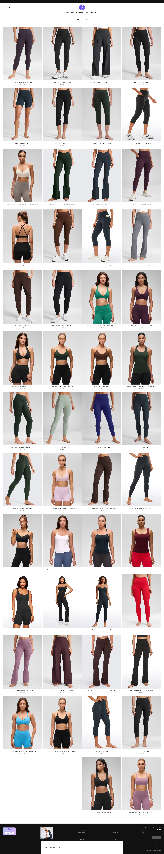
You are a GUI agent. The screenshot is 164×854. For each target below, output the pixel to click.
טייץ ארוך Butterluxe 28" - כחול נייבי (141, 447)
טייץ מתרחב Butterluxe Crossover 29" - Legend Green (62, 204)
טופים (72, 12)
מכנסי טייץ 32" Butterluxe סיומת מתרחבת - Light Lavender (22, 690)
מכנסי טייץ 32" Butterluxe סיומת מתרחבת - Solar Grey (141, 265)
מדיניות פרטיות (46, 847)
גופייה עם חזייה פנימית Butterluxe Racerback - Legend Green (141, 386)
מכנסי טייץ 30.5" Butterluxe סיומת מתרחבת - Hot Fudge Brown (102, 508)
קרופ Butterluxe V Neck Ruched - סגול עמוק (141, 325)
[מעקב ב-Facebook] (160, 846)
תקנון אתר (83, 834)
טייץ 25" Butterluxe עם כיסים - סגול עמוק (141, 204)
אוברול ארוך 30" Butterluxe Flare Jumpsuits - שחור (62, 629)
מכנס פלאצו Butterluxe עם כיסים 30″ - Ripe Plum (62, 690)
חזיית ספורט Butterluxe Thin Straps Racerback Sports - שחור (62, 751)
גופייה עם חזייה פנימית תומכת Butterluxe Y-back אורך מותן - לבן (62, 569)
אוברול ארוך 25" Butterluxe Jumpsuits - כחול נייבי (101, 629)
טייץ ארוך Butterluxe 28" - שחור (141, 82)
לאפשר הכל (81, 850)
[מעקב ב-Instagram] (157, 846)
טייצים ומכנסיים (79, 12)
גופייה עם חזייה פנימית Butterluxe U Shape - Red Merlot (141, 569)
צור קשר (116, 839)
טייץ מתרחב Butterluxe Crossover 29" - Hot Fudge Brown (101, 690)
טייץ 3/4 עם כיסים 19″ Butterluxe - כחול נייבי (102, 265)
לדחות (55, 850)
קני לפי (86, 12)
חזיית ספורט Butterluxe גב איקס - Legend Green (62, 386)
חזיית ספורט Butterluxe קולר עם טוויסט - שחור (22, 386)
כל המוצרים (93, 12)
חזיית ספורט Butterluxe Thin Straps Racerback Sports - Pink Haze (62, 508)
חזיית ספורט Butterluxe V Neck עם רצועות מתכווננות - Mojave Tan (22, 204)
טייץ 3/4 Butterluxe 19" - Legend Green (102, 143)
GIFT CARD (66, 12)
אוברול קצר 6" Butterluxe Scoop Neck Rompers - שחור (22, 629)
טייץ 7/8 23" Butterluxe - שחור (141, 751)
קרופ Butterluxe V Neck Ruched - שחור (102, 812)
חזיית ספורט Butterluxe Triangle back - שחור (22, 265)
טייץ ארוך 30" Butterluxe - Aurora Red (141, 629)
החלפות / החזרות (82, 832)
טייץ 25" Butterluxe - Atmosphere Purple (22, 82)
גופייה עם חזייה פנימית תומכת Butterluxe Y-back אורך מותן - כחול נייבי (102, 569)
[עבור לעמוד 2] (72, 819)
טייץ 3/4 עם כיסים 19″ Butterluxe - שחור (141, 143)
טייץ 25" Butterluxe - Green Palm (62, 447)
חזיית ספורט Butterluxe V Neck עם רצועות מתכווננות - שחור (22, 569)
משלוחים (83, 830)
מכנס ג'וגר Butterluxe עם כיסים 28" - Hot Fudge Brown (22, 325)
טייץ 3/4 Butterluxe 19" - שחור (62, 143)
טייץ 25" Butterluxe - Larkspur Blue (102, 447)
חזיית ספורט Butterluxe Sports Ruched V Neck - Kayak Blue (22, 751)
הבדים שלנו (115, 834)
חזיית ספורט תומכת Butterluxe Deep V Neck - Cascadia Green (101, 325)
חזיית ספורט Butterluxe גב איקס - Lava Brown (101, 386)
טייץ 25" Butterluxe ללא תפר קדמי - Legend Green (22, 447)
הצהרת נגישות (82, 839)
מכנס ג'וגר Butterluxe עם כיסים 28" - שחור (62, 325)
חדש (99, 12)
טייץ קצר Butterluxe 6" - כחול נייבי (22, 143)
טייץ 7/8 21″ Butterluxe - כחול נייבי (102, 751)
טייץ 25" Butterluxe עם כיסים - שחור (62, 82)
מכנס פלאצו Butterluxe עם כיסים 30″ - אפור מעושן (101, 82)
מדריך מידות (115, 837)
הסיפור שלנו (115, 832)
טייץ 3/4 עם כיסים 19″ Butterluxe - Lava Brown (62, 265)
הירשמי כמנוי (156, 837)
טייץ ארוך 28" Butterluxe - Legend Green (22, 508)
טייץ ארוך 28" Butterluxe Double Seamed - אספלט (141, 508)
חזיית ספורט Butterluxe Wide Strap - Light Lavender (141, 812)
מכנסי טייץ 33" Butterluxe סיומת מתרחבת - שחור (141, 690)
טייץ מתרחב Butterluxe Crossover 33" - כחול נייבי (101, 204)
